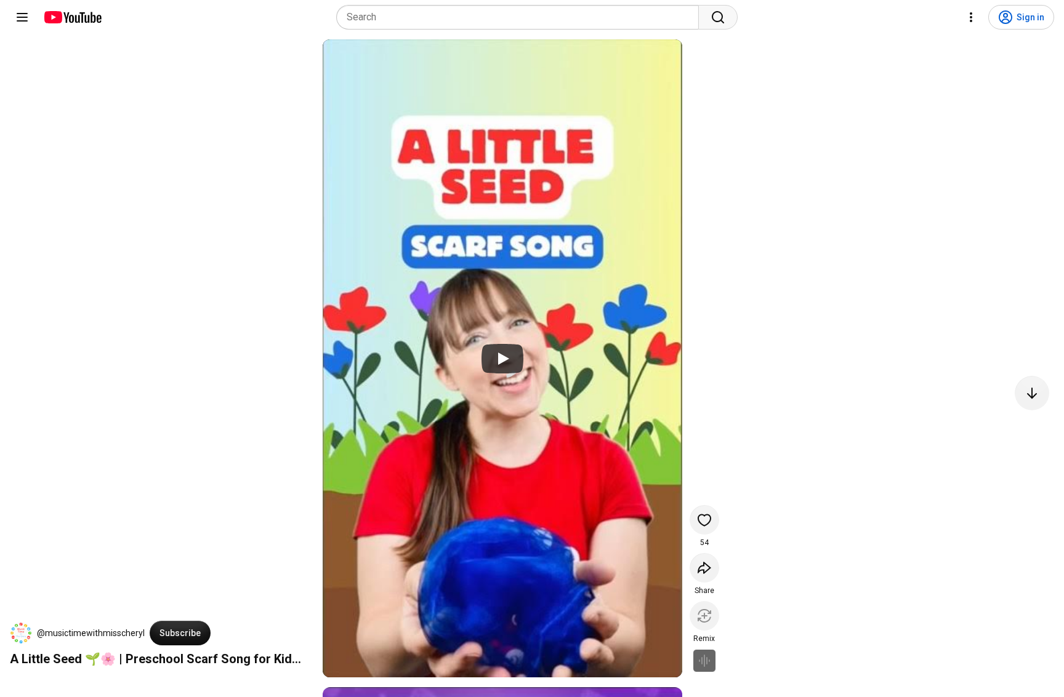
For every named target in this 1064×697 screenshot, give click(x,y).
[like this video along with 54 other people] (704, 520)
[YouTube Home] (72, 17)
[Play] (502, 358)
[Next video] (1032, 393)
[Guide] (22, 17)
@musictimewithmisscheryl (91, 633)
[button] (21, 633)
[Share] (704, 568)
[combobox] (521, 17)
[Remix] (704, 616)
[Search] (718, 17)
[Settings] (971, 17)
